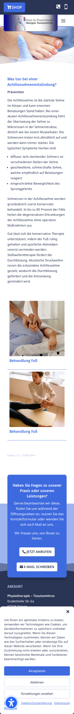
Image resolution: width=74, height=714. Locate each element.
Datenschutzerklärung (36, 703)
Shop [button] (17, 7)
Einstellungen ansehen (37, 693)
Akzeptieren (37, 671)
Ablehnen (37, 682)
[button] (11, 702)
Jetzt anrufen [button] (39, 551)
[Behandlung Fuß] (37, 328)
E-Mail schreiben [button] (39, 567)
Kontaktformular (23, 519)
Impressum (62, 703)
